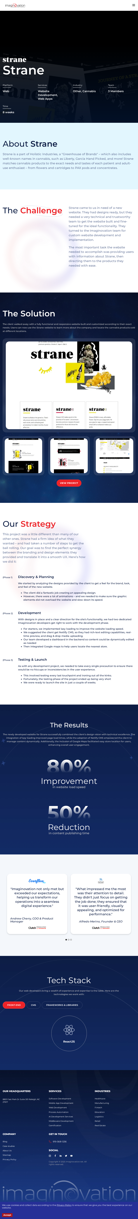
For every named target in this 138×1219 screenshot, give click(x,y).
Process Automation (59, 1112)
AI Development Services (61, 1116)
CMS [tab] (33, 1005)
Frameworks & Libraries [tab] (62, 1005)
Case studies (9, 1146)
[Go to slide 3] (71, 940)
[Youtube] (71, 1156)
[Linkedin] (61, 1156)
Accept (7, 1215)
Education (99, 1112)
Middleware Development (61, 1121)
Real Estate (100, 1125)
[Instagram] (50, 1156)
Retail (97, 1121)
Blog (5, 1141)
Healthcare (100, 1098)
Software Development (60, 1098)
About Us (7, 1150)
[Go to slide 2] (68, 940)
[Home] (15, 5)
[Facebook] (55, 1156)
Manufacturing (102, 1103)
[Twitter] (66, 1156)
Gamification (55, 1125)
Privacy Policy (64, 1205)
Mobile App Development (61, 1103)
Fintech (98, 1107)
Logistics (99, 1116)
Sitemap (7, 1155)
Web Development (58, 1107)
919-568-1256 (60, 1141)
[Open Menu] (133, 5)
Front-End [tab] (14, 1005)
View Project (69, 483)
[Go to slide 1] (66, 940)
